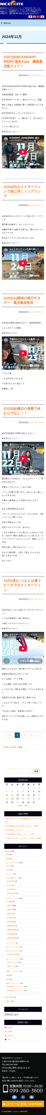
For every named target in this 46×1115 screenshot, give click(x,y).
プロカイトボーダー (13, 951)
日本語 (10, 1031)
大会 (8, 979)
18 (7, 799)
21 (23, 799)
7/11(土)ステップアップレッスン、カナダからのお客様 (23, 838)
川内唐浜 (11, 918)
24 (39, 799)
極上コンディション (13, 983)
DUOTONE (11, 881)
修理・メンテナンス (13, 971)
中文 (9, 1039)
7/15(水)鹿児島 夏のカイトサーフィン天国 (20, 834)
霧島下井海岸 (12, 938)
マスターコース (13, 962)
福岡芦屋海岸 (12, 930)
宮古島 (10, 914)
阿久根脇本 (11, 934)
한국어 (10, 1035)
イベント (10, 874)
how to (9, 866)
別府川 (10, 905)
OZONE (10, 889)
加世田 (10, 909)
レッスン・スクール (13, 959)
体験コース (11, 966)
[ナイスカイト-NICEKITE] (12, 6)
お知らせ (8, 1001)
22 (28, 799)
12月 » (26, 806)
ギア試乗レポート (13, 878)
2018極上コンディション (16, 986)
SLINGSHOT (12, 893)
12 (12, 795)
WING (8, 859)
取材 (8, 975)
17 (39, 795)
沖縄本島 (11, 922)
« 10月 (19, 806)
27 (18, 802)
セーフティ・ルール (13, 947)
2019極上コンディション (16, 990)
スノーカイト (11, 943)
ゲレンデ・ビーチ (13, 898)
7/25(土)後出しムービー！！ (15, 830)
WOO (9, 870)
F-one (10, 885)
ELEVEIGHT (10, 997)
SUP (7, 854)
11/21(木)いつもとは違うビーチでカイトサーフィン (22, 585)
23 (34, 799)
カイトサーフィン (36, 75)
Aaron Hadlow (12, 954)
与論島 (10, 901)
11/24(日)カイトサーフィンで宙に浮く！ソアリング (22, 191)
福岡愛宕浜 (11, 926)
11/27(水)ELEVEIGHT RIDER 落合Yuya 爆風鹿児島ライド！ (23, 61)
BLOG (8, 851)
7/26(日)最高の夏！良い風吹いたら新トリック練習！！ (24, 826)
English (10, 1027)
